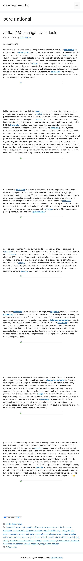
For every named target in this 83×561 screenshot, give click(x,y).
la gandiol (10, 527)
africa (63, 537)
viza (53, 527)
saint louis (66, 201)
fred (32, 537)
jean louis (21, 530)
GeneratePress (57, 558)
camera (12, 254)
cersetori (71, 537)
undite (48, 544)
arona (5, 540)
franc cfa (25, 537)
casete (46, 540)
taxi (27, 534)
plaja (59, 530)
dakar (66, 55)
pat (77, 537)
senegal (21, 263)
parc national (15, 537)
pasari (51, 537)
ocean (6, 534)
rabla (64, 534)
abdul (57, 537)
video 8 (27, 544)
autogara (66, 530)
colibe (37, 537)
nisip (42, 544)
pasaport (13, 534)
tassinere (35, 544)
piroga (68, 527)
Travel (19, 524)
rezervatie (40, 534)
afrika (36, 527)
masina (39, 119)
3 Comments (11, 547)
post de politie (50, 530)
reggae (21, 534)
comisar (55, 544)
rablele (39, 114)
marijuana (7, 530)
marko (58, 534)
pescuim (38, 448)
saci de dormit (63, 540)
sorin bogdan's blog (16, 5)
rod (57, 527)
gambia (29, 527)
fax (14, 530)
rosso (18, 527)
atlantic (44, 537)
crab (23, 527)
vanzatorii (7, 252)
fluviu (62, 527)
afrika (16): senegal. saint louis (30, 32)
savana (47, 527)
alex (73, 530)
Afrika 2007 (11, 524)
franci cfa (55, 128)
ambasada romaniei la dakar (21, 540)
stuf (41, 527)
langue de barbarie (34, 530)
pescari (53, 540)
